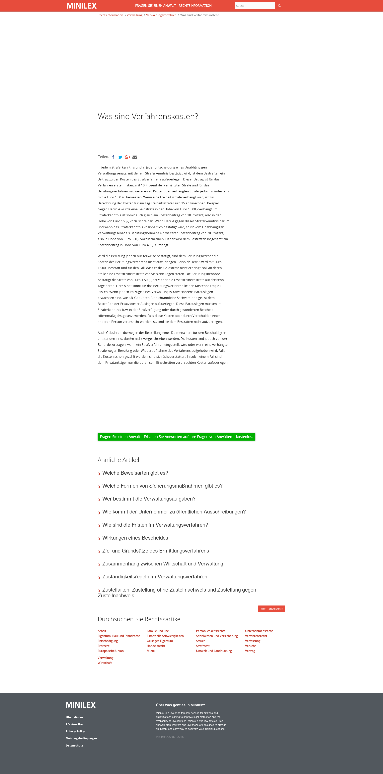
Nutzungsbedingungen (81, 738)
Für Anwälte (74, 724)
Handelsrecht (156, 646)
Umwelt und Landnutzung (214, 651)
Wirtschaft (105, 663)
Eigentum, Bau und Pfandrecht (119, 636)
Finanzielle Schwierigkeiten (165, 636)
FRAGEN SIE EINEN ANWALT (155, 5)
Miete (151, 651)
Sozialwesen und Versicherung (217, 636)
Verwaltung (134, 15)
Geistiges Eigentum (160, 641)
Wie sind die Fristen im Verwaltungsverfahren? (155, 524)
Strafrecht (202, 646)
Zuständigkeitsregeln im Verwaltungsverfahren (154, 576)
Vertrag (250, 651)
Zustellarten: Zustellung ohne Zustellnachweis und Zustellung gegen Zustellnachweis (177, 592)
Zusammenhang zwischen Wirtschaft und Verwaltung (162, 563)
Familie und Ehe (158, 631)
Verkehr (250, 646)
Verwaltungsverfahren (161, 15)
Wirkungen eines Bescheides (135, 537)
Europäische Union (111, 651)
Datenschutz (74, 745)
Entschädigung (108, 641)
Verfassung (252, 641)
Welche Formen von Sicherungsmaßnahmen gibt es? (162, 485)
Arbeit (102, 631)
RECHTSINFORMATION (195, 5)
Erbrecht (103, 646)
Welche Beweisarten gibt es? (135, 472)
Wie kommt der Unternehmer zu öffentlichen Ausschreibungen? (174, 511)
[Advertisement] (130, 39)
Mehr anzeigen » (272, 608)
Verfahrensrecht (256, 636)
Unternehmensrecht (259, 631)
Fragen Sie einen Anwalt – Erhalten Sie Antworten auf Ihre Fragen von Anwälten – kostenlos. (176, 436)
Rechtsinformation (110, 15)
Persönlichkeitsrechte (210, 631)
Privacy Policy (75, 731)
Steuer (200, 641)
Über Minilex (74, 717)
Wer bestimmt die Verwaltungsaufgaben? (148, 498)
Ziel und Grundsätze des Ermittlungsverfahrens (155, 550)
